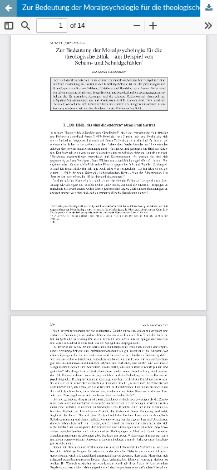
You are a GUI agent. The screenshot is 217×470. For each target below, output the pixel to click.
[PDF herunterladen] (208, 8)
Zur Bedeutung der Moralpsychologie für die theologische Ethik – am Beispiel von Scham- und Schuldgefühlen (119, 8)
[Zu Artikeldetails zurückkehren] (8, 8)
